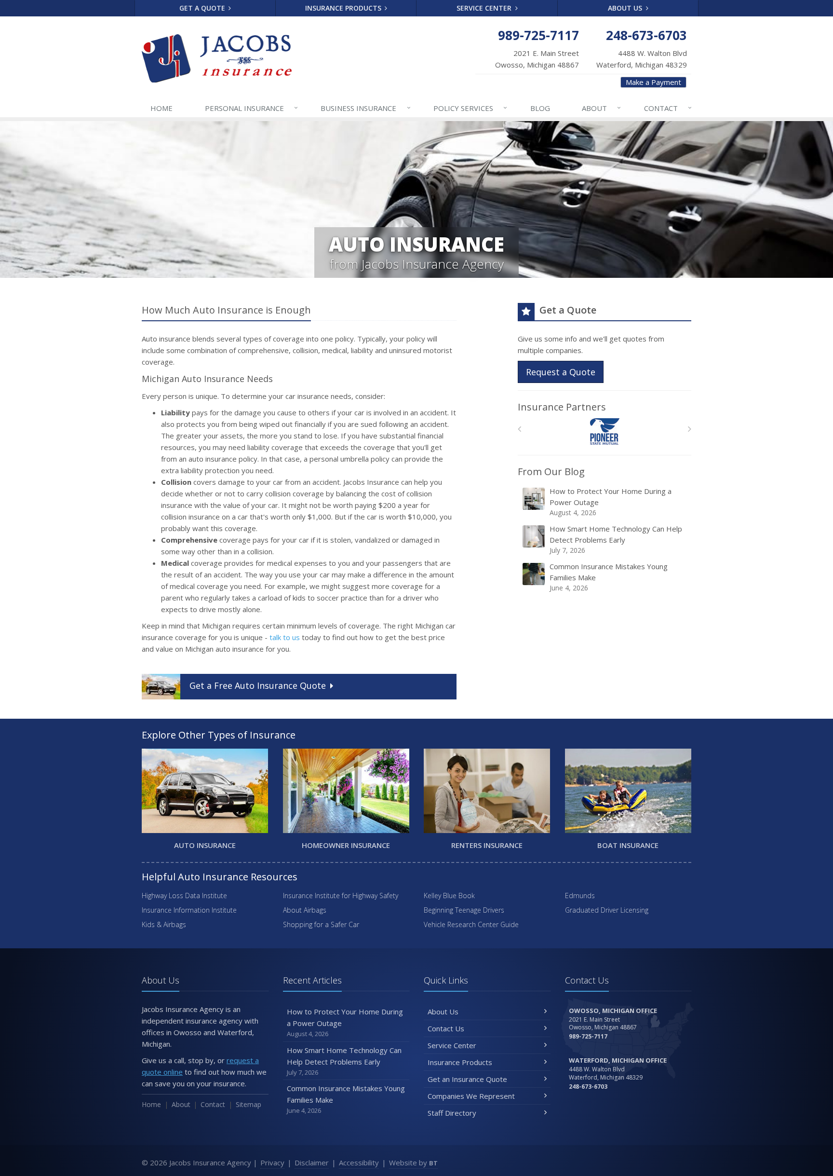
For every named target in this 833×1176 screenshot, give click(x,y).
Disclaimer (312, 1162)
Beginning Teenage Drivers (464, 910)
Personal (251, 108)
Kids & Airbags (164, 924)
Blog (540, 108)
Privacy (272, 1162)
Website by (413, 1162)
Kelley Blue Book (449, 895)
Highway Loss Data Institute (184, 895)
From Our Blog (551, 471)
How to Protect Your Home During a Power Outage (611, 501)
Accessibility (359, 1162)
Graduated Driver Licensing (606, 910)
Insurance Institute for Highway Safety (340, 895)
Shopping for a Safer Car (321, 924)
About (601, 108)
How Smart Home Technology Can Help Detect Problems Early (616, 539)
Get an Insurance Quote (467, 1079)
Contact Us (446, 1028)
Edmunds (580, 895)
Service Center (485, 8)
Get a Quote (203, 8)
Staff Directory (452, 1113)
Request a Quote (560, 372)
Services (470, 108)
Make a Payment (653, 82)
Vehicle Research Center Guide (471, 924)
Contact (668, 108)
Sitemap (248, 1104)
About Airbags (304, 910)
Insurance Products (344, 8)
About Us (626, 8)
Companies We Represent (471, 1096)
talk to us (284, 637)
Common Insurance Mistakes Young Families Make (609, 576)
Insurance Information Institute (189, 910)
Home (161, 108)
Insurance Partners (562, 406)
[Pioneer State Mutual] (605, 431)
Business (365, 108)
